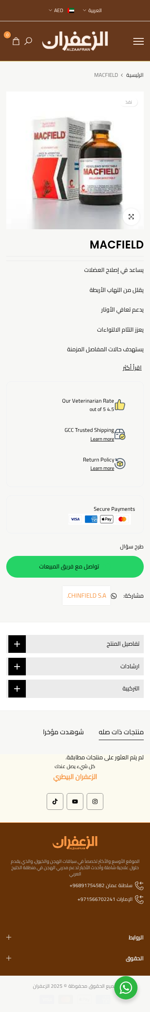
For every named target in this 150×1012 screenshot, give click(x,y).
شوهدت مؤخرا (63, 731)
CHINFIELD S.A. (86, 595)
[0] (16, 41)
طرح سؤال (132, 546)
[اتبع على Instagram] (95, 801)
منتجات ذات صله (121, 731)
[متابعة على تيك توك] (55, 801)
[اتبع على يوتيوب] (75, 801)
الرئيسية (135, 75)
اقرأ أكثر (132, 367)
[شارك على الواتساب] (113, 596)
